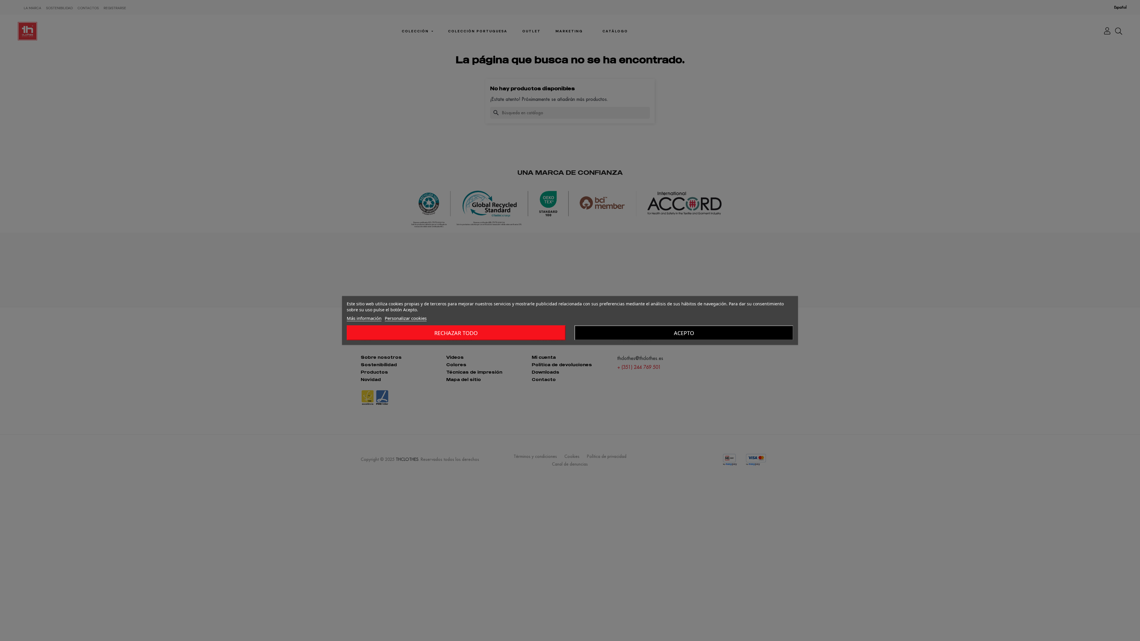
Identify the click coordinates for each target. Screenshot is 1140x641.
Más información (364, 318)
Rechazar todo (456, 333)
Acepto (684, 333)
